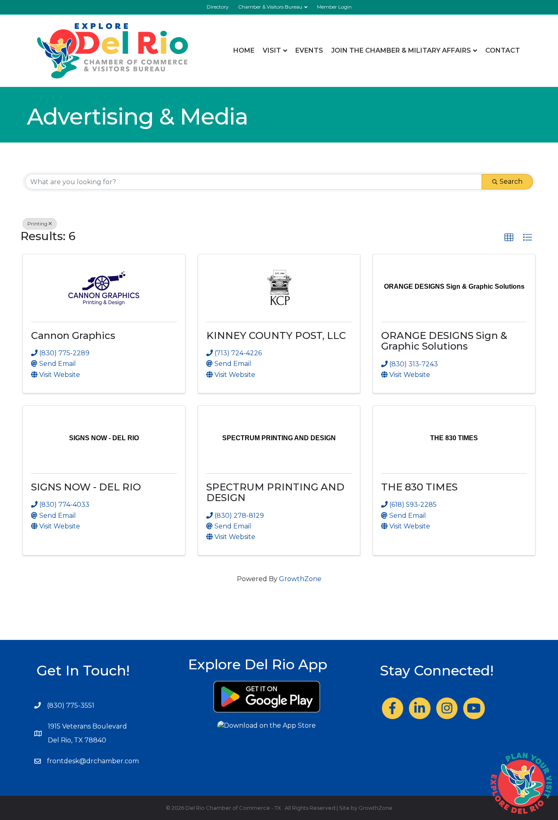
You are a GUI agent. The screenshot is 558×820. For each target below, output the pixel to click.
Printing (37, 224)
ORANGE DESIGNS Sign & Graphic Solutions (444, 341)
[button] (509, 238)
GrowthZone (300, 579)
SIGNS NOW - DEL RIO (86, 487)
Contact (502, 50)
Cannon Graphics (73, 335)
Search (511, 181)
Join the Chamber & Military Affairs (401, 50)
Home (243, 50)
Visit (272, 50)
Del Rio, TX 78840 (77, 740)
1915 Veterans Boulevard (87, 726)
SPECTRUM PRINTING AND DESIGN (275, 492)
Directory (218, 7)
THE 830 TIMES (419, 487)
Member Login (334, 7)
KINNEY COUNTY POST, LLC (276, 335)
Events (309, 50)
